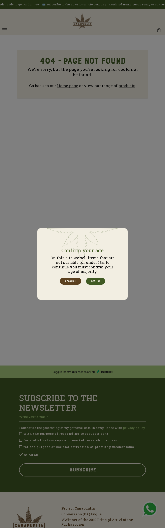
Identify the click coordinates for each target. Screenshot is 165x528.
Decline (95, 281)
